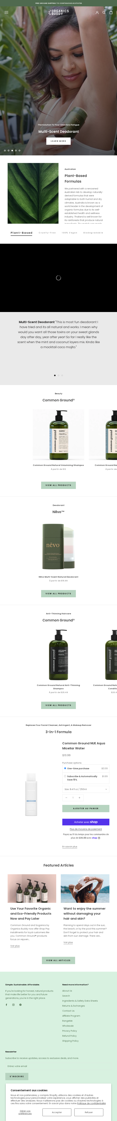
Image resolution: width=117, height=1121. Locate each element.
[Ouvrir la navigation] (6, 12)
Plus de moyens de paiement (86, 829)
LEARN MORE (58, 141)
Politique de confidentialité (91, 1103)
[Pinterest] (20, 1004)
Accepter (57, 1112)
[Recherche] (104, 12)
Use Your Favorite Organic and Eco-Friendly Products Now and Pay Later (30, 913)
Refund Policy (69, 1035)
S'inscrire (17, 1076)
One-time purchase (78, 768)
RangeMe (67, 1020)
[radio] (65, 768)
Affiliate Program (71, 1015)
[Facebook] (6, 1004)
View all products (58, 485)
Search (66, 995)
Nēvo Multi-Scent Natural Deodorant (58, 576)
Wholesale (68, 1025)
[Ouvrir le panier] (111, 12)
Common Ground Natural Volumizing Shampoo (58, 465)
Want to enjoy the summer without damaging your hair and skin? (85, 913)
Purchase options (72, 762)
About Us (67, 990)
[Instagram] (13, 1004)
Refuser (89, 1112)
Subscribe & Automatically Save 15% (82, 778)
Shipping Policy (70, 1040)
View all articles (58, 960)
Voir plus (15, 945)
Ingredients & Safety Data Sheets (80, 1000)
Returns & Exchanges (73, 1005)
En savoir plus (69, 846)
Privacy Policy (69, 1030)
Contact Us (68, 1010)
